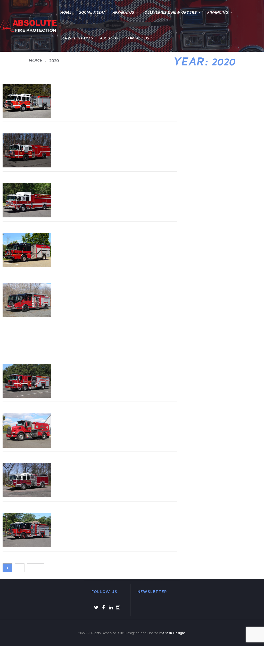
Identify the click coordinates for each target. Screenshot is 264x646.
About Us (109, 39)
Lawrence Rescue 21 (111, 520)
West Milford (94, 240)
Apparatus (123, 13)
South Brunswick (104, 470)
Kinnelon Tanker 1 (106, 420)
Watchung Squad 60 (111, 190)
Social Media (92, 13)
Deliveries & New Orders (171, 13)
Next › (35, 568)
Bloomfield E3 (96, 140)
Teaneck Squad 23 (106, 370)
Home (66, 13)
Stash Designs (174, 633)
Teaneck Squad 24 (50, 339)
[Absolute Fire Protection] (28, 26)
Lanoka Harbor (98, 90)
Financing (217, 13)
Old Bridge (87, 289)
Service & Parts (76, 39)
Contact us (137, 39)
